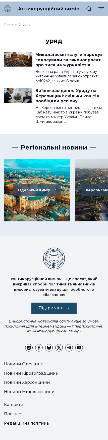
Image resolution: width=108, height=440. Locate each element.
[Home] (7, 8)
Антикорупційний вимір (48, 9)
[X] (59, 347)
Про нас (12, 414)
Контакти (13, 404)
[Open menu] (101, 8)
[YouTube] (79, 347)
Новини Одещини (24, 364)
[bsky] (49, 347)
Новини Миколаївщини (29, 391)
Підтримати (51, 308)
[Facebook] (39, 347)
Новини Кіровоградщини (31, 373)
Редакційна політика (26, 423)
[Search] (88, 8)
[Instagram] (29, 347)
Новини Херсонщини (27, 382)
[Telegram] (69, 347)
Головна (11, 24)
